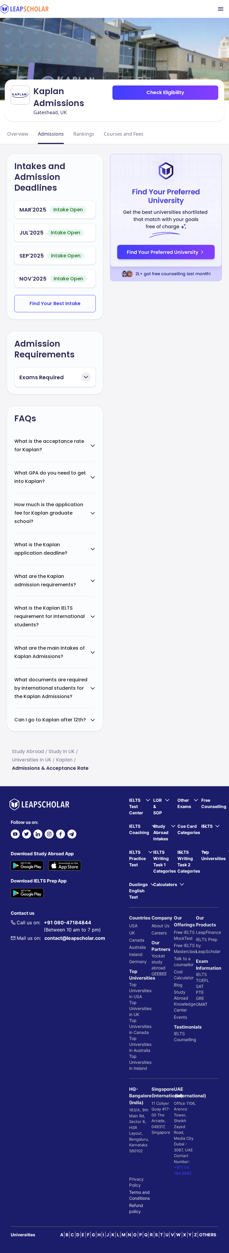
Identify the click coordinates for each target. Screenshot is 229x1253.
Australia (137, 947)
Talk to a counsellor (184, 961)
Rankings (83, 134)
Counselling (185, 1039)
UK (132, 932)
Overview (17, 134)
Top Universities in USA (140, 990)
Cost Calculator (184, 974)
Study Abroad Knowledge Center (185, 1000)
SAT (200, 986)
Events (180, 1017)
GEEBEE (159, 973)
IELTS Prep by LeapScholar (207, 945)
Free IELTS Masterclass (185, 948)
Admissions (51, 134)
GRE (200, 998)
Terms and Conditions (139, 1195)
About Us (160, 925)
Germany (138, 961)
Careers (159, 932)
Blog (178, 984)
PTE (200, 992)
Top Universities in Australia (140, 1044)
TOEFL (202, 980)
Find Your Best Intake (55, 303)
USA (133, 925)
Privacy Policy (136, 1182)
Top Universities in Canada (140, 1026)
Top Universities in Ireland (140, 1062)
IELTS (179, 1033)
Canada (136, 940)
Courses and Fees (123, 134)
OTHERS (207, 1234)
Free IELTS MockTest (184, 935)
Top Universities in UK (140, 1008)
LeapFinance (207, 932)
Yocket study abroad (158, 961)
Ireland (136, 954)
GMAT (202, 1004)
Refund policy (136, 1208)
